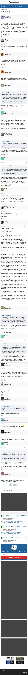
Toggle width (4, 670)
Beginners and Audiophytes (7, 519)
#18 (26, 435)
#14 (26, 368)
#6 (26, 116)
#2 (26, 44)
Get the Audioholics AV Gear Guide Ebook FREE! (14, 551)
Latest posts (3, 512)
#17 (26, 423)
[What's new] (24, 6)
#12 (26, 311)
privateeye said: (4, 92)
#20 (26, 477)
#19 (26, 447)
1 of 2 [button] (10, 484)
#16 (26, 402)
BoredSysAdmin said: (5, 165)
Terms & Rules (24, 672)
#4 (26, 75)
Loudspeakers (5, 535)
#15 (26, 387)
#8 (26, 162)
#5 (26, 89)
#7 (26, 138)
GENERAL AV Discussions (7, 524)
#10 (26, 211)
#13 (26, 340)
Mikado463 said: (4, 141)
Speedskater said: (5, 406)
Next (15, 484)
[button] (1, 6)
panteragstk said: (5, 343)
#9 (26, 193)
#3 (26, 58)
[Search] (26, 6)
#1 (26, 21)
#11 (26, 226)
